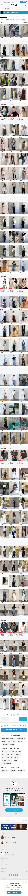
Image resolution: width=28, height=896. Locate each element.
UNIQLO (4, 741)
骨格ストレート (5, 770)
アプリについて (14, 813)
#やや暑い (16, 760)
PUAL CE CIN (5, 744)
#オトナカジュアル (6, 751)
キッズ (24, 16)
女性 (17, 16)
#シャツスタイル (5, 757)
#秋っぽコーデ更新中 (6, 763)
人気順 (25, 22)
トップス (6, 820)
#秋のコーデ (14, 751)
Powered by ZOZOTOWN (22, 121)
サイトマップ (4, 864)
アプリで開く (23, 1)
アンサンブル (11, 820)
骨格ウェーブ (13, 770)
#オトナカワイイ (5, 754)
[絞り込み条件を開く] (2, 20)
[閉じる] (26, 882)
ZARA (14, 741)
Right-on (20, 741)
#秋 (20, 751)
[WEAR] (14, 5)
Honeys (9, 741)
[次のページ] (23, 719)
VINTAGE (12, 744)
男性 (10, 16)
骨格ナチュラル (21, 770)
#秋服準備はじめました (7, 760)
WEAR (2, 820)
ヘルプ (2, 861)
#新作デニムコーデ (15, 757)
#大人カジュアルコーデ (16, 754)
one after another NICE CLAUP (8, 738)
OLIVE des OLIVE (21, 738)
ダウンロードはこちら (14, 810)
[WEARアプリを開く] (25, 5)
